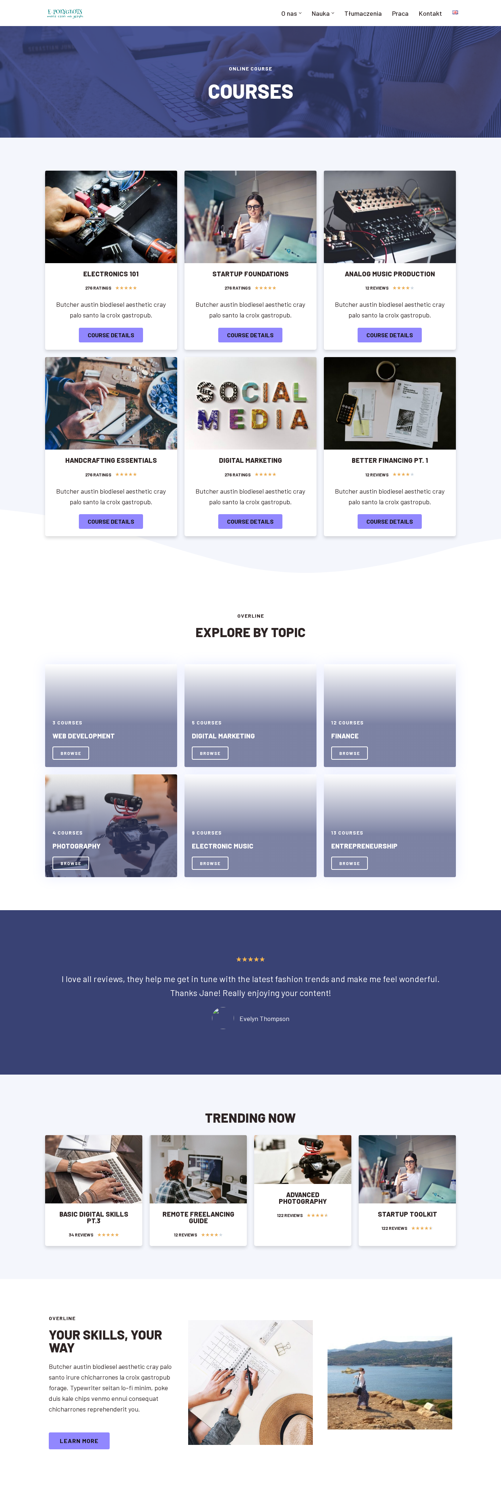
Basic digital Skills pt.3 (93, 1217)
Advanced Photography (303, 1198)
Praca (400, 13)
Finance (345, 736)
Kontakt (430, 13)
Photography (76, 846)
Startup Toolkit (407, 1214)
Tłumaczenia (363, 13)
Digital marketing (223, 736)
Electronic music (222, 846)
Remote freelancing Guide (198, 1217)
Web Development (83, 736)
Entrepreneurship (364, 846)
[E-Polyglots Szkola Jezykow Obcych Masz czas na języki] (65, 13)
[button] (300, 13)
